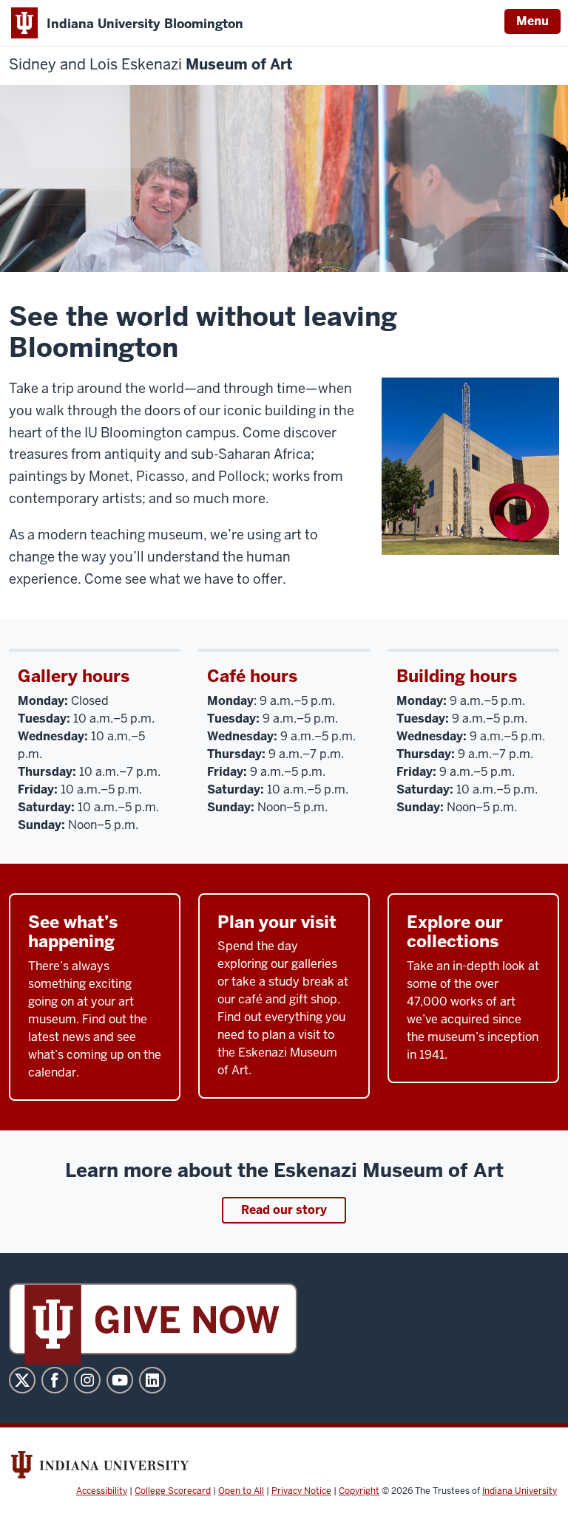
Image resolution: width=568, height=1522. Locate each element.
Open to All (241, 1491)
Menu (532, 21)
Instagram (87, 1380)
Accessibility (101, 1491)
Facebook (54, 1380)
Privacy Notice (301, 1491)
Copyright (359, 1491)
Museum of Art (151, 64)
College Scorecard (173, 1491)
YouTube (119, 1380)
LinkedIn (152, 1380)
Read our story (284, 1210)
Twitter (22, 1380)
